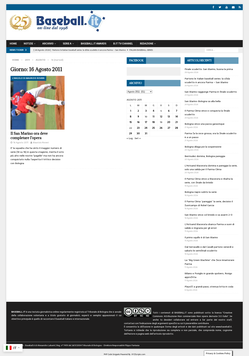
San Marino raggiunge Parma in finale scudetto (211, 92)
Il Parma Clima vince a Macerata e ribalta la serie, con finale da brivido (209, 180)
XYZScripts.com (138, 354)
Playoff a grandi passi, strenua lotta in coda (209, 286)
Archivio (48, 43)
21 (176, 122)
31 (146, 133)
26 (161, 128)
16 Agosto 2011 (20, 142)
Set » (138, 138)
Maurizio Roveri (41, 142)
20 (168, 122)
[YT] (227, 7)
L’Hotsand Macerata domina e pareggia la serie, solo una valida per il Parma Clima (211, 167)
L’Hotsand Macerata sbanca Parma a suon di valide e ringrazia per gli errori (209, 226)
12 (161, 116)
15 (130, 122)
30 (138, 133)
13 (169, 116)
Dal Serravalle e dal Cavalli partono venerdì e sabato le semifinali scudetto (209, 248)
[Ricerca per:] (221, 50)
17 (146, 122)
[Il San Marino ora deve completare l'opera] (38, 103)
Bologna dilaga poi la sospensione (203, 147)
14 (176, 116)
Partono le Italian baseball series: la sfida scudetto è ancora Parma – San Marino (207, 80)
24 (145, 128)
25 (153, 128)
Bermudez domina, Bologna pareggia (205, 156)
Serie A (67, 43)
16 (138, 122)
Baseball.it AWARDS (93, 43)
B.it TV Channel (123, 43)
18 (153, 122)
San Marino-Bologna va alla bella (203, 101)
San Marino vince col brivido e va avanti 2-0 (208, 215)
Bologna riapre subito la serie (201, 192)
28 (176, 128)
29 (130, 133)
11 (153, 116)
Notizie (28, 43)
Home (13, 43)
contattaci (129, 323)
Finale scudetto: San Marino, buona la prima (209, 69)
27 (169, 128)
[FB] (213, 7)
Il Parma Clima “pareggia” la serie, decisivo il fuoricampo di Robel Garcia (209, 203)
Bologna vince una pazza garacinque (204, 124)
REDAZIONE (146, 43)
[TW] (220, 7)
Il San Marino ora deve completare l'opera (29, 135)
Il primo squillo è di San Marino (201, 237)
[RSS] (240, 7)
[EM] (233, 7)
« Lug (130, 138)
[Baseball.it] (56, 31)
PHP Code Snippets (112, 354)
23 (138, 128)
